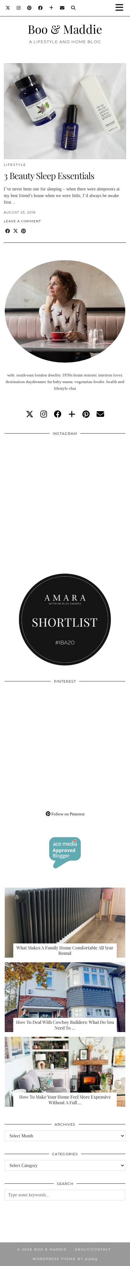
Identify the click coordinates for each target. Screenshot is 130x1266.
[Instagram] (19, 8)
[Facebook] (40, 8)
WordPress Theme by (65, 1259)
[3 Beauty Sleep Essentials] (65, 111)
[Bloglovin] (51, 8)
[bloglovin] (71, 414)
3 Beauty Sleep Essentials (49, 175)
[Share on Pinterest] (23, 231)
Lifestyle (15, 165)
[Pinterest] (29, 8)
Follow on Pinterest (67, 814)
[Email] (62, 8)
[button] (121, 8)
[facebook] (58, 414)
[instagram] (43, 414)
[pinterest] (86, 414)
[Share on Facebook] (8, 231)
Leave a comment (22, 221)
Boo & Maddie (65, 29)
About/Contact (93, 1249)
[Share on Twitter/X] (16, 231)
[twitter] (29, 414)
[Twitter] (8, 8)
